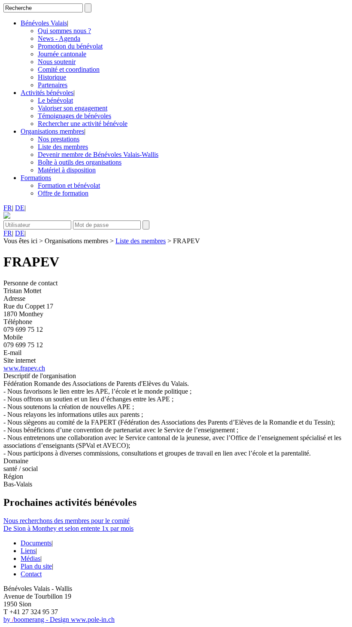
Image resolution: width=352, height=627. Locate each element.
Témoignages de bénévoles (74, 115)
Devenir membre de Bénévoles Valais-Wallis (98, 154)
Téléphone (17, 321)
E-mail (12, 352)
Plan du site (36, 566)
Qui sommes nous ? (64, 30)
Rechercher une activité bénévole (82, 123)
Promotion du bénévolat (70, 46)
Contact (31, 574)
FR (7, 207)
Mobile (13, 337)
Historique (52, 77)
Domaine (15, 461)
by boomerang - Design (37, 619)
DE (19, 207)
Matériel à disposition (67, 170)
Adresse (14, 298)
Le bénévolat (55, 100)
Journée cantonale (62, 54)
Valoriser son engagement (72, 108)
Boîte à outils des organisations (79, 162)
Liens (28, 550)
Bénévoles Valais (44, 23)
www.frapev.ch (24, 368)
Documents (36, 543)
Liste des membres (63, 146)
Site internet (19, 360)
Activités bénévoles (47, 92)
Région (13, 476)
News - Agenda (59, 38)
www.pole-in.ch (93, 619)
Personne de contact (30, 283)
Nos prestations (58, 139)
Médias (30, 558)
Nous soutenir (57, 61)
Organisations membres (52, 131)
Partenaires (52, 85)
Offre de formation (63, 193)
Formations (36, 177)
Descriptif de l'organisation (39, 375)
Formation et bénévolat (69, 185)
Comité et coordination (69, 69)
